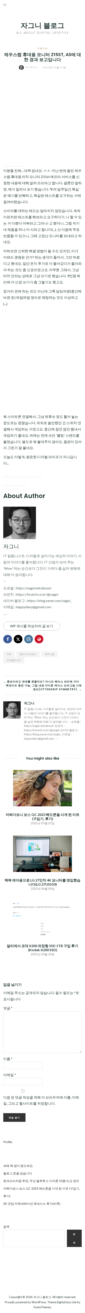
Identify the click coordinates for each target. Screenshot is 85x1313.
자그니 (32, 67)
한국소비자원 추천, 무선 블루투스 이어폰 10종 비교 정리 (41, 1181)
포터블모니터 (14, 660)
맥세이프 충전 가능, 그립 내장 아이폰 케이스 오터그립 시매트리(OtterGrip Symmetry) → (44, 687)
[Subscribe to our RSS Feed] (22, 473)
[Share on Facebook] (6, 163)
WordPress (39, 1302)
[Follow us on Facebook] (6, 473)
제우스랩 (49, 654)
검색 (6, 1226)
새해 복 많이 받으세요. (18, 1165)
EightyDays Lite (66, 1302)
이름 (7, 1059)
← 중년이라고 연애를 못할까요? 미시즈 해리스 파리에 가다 (41, 681)
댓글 (7, 1008)
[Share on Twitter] (14, 163)
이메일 (9, 1075)
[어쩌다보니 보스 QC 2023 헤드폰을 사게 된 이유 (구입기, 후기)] (42, 788)
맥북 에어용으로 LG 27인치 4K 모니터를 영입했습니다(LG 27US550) (42, 882)
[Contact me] (39, 473)
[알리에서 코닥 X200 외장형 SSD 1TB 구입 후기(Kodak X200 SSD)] (42, 919)
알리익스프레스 (28, 654)
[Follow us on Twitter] (14, 473)
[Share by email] (22, 163)
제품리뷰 (42, 48)
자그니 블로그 (42, 25)
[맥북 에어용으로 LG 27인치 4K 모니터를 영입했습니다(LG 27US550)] (42, 853)
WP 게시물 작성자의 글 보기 (31, 626)
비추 (9, 654)
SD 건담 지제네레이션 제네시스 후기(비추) (31, 1203)
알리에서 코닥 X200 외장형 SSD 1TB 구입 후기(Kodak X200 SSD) (42, 948)
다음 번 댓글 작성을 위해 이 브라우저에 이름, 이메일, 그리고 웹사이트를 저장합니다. (41, 1100)
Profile (7, 1142)
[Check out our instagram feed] (30, 473)
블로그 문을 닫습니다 (17, 1173)
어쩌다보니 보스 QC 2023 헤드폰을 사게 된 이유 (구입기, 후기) (42, 816)
